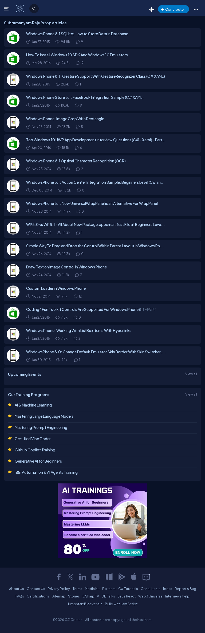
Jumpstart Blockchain (85, 604)
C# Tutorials (128, 589)
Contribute (174, 9)
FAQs (19, 596)
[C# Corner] (20, 8)
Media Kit (92, 589)
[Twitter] (70, 577)
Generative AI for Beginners (38, 461)
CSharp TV (90, 596)
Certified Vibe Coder (33, 438)
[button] (196, 9)
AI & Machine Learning (33, 405)
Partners (109, 589)
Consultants (150, 589)
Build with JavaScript (121, 604)
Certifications (38, 596)
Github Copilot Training (35, 449)
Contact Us (36, 589)
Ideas (167, 589)
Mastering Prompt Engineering (41, 427)
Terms (77, 589)
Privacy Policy (59, 589)
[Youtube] (95, 577)
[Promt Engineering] (102, 520)
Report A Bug (185, 589)
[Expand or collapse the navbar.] (7, 8)
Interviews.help (177, 596)
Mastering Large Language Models (44, 416)
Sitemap (58, 596)
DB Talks (108, 596)
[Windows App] (109, 577)
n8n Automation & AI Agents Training (46, 472)
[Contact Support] (146, 577)
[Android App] (121, 577)
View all (191, 374)
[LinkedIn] (82, 577)
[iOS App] (133, 577)
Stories (74, 596)
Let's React (127, 596)
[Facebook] (59, 577)
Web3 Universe (150, 596)
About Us (16, 589)
